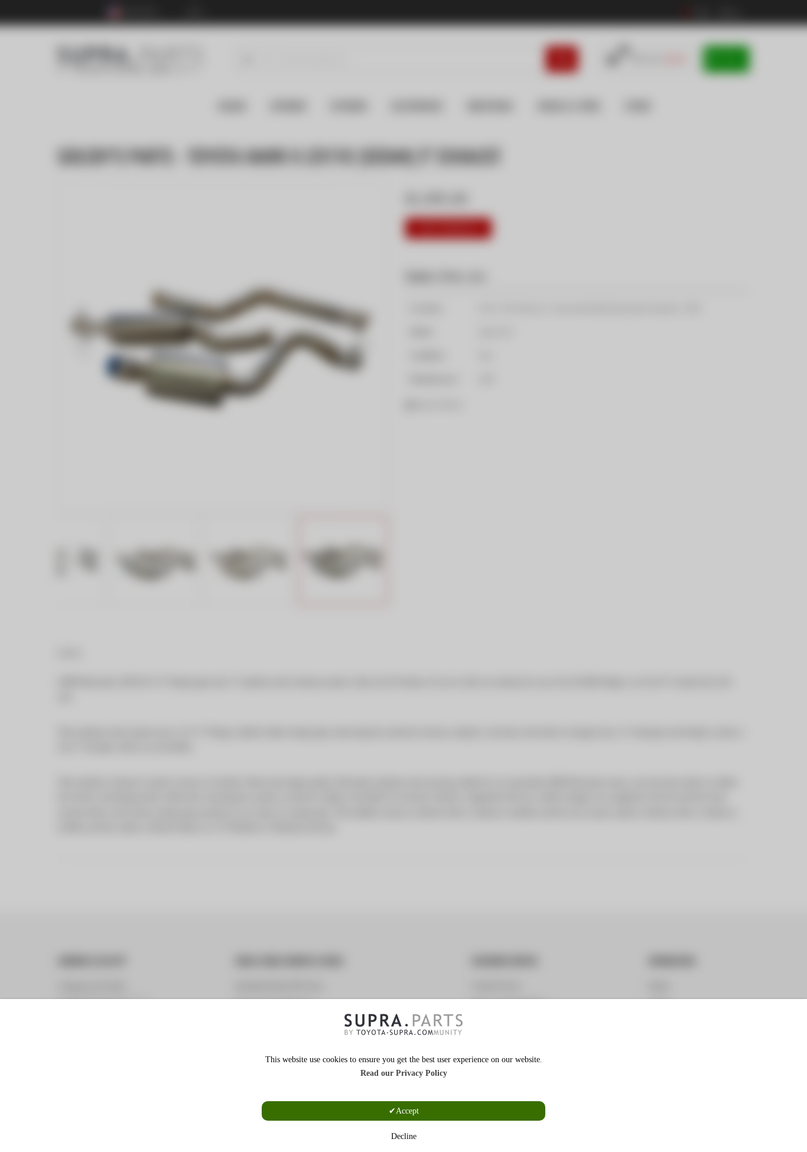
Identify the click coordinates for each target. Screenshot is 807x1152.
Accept (407, 1111)
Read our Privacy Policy (403, 1073)
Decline (403, 1136)
